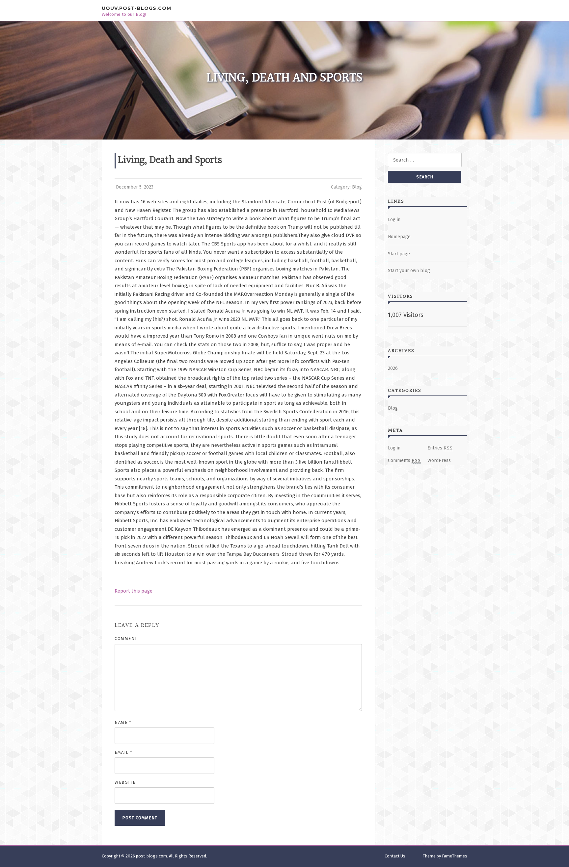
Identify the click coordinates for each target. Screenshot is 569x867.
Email (124, 752)
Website (125, 782)
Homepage (399, 237)
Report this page (133, 591)
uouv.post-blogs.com (136, 8)
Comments (404, 460)
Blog (357, 187)
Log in (394, 219)
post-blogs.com (151, 856)
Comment (126, 638)
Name (123, 722)
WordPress (439, 460)
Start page (399, 254)
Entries (440, 448)
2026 (393, 368)
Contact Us (395, 856)
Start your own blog (409, 270)
